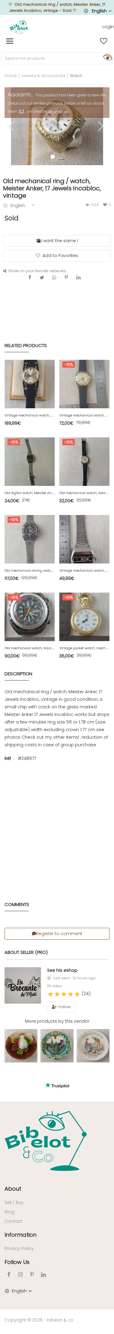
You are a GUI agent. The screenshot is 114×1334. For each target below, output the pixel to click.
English (99, 11)
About (13, 1188)
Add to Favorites (60, 255)
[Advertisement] (57, 825)
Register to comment (59, 934)
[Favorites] (103, 41)
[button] (61, 159)
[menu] (9, 41)
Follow (64, 1007)
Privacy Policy (19, 1248)
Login (108, 27)
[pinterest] (32, 1274)
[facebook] (9, 1274)
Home (11, 76)
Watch (76, 76)
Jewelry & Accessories (43, 76)
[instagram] (20, 1274)
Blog (9, 1212)
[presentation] (12, 126)
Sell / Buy (14, 1202)
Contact (13, 1221)
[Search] (106, 56)
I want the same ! (59, 241)
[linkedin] (43, 1274)
